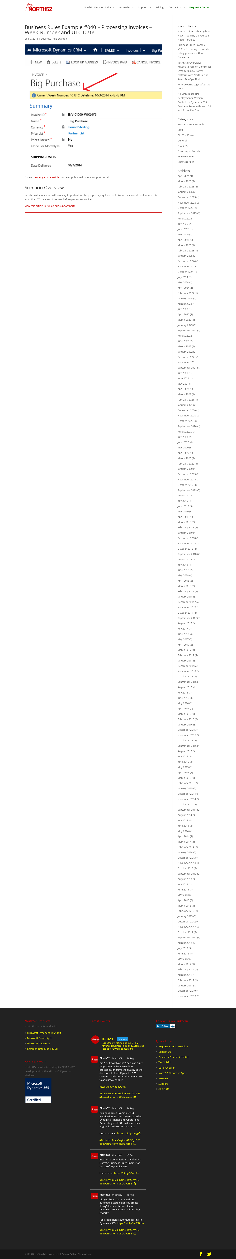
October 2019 (185, 484)
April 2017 (183, 644)
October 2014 (185, 804)
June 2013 (183, 889)
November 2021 (187, 362)
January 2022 (185, 351)
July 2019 (183, 500)
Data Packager (166, 1067)
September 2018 (187, 554)
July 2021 (183, 373)
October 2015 (185, 740)
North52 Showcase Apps (172, 1073)
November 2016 (187, 671)
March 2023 (184, 319)
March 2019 (184, 522)
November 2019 (187, 479)
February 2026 (186, 186)
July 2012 (183, 948)
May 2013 (183, 895)
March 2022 (184, 346)
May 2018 (183, 575)
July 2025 (183, 224)
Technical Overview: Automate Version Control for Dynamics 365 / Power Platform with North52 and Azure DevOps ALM (194, 71)
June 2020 (183, 442)
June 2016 (183, 698)
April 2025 (183, 239)
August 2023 (185, 303)
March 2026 (184, 181)
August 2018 (185, 559)
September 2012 (187, 937)
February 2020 (186, 463)
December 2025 (187, 197)
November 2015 (187, 735)
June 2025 (183, 229)
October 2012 (185, 932)
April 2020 (183, 452)
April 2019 (183, 516)
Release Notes (186, 156)
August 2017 (185, 623)
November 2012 (187, 927)
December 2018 (187, 538)
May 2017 (183, 639)
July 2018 (183, 564)
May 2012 (183, 959)
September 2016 (187, 681)
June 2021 (183, 378)
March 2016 (184, 713)
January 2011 (185, 985)
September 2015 (187, 745)
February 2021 (186, 399)
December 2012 (187, 921)
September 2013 (187, 873)
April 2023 (183, 314)
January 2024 (185, 298)
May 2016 (183, 703)
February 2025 (186, 250)
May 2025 (183, 234)
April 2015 (183, 772)
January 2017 (185, 660)
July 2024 (183, 277)
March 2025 (184, 245)
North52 (105, 1058)
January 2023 (185, 325)
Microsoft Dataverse (38, 1043)
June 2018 (183, 570)
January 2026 (185, 192)
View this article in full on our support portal (50, 206)
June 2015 (183, 761)
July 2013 (183, 884)
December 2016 (187, 666)
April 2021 (183, 388)
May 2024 (183, 282)
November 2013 (187, 863)
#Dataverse (125, 1097)
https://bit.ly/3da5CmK (113, 1086)
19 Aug (130, 1194)
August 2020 (185, 431)
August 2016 (185, 687)
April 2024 (183, 287)
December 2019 (187, 474)
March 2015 (184, 777)
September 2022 (187, 330)
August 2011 (185, 974)
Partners (163, 1078)
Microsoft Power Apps (39, 1038)
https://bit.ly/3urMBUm (130, 1223)
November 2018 (187, 543)
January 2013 (185, 916)
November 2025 (187, 202)
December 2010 (187, 990)
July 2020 (183, 437)
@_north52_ (117, 1058)
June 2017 (183, 634)
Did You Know (186, 135)
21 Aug (130, 1155)
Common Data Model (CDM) (43, 1048)
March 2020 (184, 458)
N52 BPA (182, 145)
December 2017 (187, 602)
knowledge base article (45, 177)
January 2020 (185, 468)
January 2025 (185, 255)
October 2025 (185, 207)
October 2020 (185, 420)
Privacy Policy (69, 1254)
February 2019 (186, 527)
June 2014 (183, 825)
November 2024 (187, 266)
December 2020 (187, 410)
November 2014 (187, 799)
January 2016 (185, 724)
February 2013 (186, 910)
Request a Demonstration (173, 1046)
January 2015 (185, 788)
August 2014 (185, 815)
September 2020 (187, 426)
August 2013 (185, 879)
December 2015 (187, 729)
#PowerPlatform (109, 1097)
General (182, 140)
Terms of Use (85, 1254)
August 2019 (185, 495)
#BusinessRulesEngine (113, 1093)
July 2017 (183, 628)
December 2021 (187, 357)
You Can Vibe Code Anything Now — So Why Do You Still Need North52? (194, 35)
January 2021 (185, 405)
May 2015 (183, 767)
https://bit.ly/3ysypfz (129, 1133)
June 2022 (183, 341)
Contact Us (164, 1051)
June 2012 (183, 953)
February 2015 (186, 783)
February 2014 (186, 847)
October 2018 (185, 548)
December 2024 (187, 261)
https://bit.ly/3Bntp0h (126, 1173)
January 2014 (185, 852)
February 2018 (186, 591)
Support (163, 1083)
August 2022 (185, 335)
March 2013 (184, 905)
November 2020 (187, 415)
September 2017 (187, 618)
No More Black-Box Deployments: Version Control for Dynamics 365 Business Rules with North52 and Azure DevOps (194, 102)
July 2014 (183, 820)
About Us (163, 1089)
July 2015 (183, 756)
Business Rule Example (54, 38)
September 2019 (187, 490)
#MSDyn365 (133, 1093)
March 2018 (184, 586)
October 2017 (185, 612)
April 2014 (183, 836)
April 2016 (183, 708)
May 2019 (183, 511)
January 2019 (185, 532)
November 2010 (187, 996)
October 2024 (185, 271)
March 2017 (184, 649)
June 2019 (183, 506)
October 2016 (185, 676)
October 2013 (185, 868)
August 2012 (185, 942)
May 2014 (183, 831)
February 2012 (186, 969)
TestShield (164, 1062)
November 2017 (187, 607)
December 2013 (187, 857)
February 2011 (186, 980)
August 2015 (185, 751)
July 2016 (183, 692)
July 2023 (183, 309)
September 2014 (187, 809)
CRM (180, 129)
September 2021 (187, 367)
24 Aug (130, 1108)
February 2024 (186, 293)
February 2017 (186, 655)
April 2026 (183, 176)
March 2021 (184, 394)
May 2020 (183, 447)
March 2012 (184, 964)
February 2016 (186, 719)
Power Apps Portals (189, 151)
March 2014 (184, 841)
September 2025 (187, 213)
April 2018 (183, 580)
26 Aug (130, 1058)
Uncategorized (186, 161)
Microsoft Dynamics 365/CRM (44, 1033)
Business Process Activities (173, 1057)
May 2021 (183, 383)
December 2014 (187, 793)
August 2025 (185, 218)
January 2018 (185, 596)
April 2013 (183, 900)
